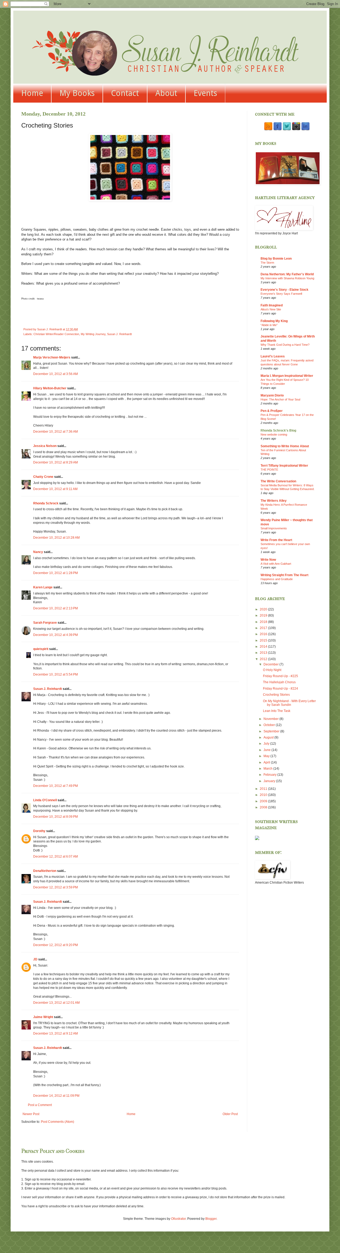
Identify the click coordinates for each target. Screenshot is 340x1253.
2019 (264, 615)
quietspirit (40, 649)
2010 (264, 795)
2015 (264, 640)
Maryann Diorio (272, 395)
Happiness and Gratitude (277, 579)
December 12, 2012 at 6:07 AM (55, 856)
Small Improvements (274, 528)
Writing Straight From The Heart (284, 575)
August (269, 737)
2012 (264, 659)
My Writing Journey (93, 334)
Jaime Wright (43, 1017)
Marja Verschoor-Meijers (51, 357)
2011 (264, 789)
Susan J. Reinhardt (119, 334)
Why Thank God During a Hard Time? (285, 344)
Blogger (210, 1219)
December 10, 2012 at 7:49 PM (55, 786)
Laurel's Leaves (273, 356)
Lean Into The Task (276, 711)
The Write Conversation (278, 481)
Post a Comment (40, 1105)
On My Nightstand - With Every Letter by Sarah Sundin (289, 703)
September (272, 731)
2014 (264, 646)
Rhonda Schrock (45, 503)
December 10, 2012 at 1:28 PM (55, 573)
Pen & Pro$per (272, 411)
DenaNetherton (44, 871)
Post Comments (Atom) (57, 1122)
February (270, 775)
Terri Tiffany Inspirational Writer (284, 465)
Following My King (274, 321)
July (267, 743)
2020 (264, 609)
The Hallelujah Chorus (279, 682)
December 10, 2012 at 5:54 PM (55, 674)
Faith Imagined (272, 305)
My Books (77, 93)
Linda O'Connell (45, 800)
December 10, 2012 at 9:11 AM (55, 489)
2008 (264, 807)
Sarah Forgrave (45, 623)
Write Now (268, 560)
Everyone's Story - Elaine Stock (284, 290)
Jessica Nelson (45, 446)
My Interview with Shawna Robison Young (287, 278)
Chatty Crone (43, 477)
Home (32, 93)
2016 (264, 634)
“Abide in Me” (269, 325)
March (268, 768)
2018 (264, 622)
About (166, 93)
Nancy (38, 552)
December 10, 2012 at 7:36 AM (55, 431)
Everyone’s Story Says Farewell (281, 293)
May (267, 756)
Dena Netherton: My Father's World (287, 274)
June (267, 750)
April (267, 762)
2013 (264, 653)
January (270, 781)
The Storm (267, 262)
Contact (125, 93)
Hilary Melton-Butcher (49, 388)
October (270, 725)
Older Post (230, 1114)
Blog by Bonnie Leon (276, 258)
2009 (264, 801)
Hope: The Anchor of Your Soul (280, 399)
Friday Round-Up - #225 (280, 676)
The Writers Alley (274, 501)
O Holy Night (272, 670)
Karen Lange (43, 587)
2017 (264, 628)
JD (35, 959)
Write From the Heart (276, 540)
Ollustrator (178, 1219)
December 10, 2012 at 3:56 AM (55, 374)
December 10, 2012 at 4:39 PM (55, 635)
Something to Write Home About (285, 446)
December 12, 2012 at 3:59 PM (55, 887)
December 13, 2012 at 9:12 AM (55, 1033)
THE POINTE (269, 469)
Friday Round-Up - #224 (280, 688)
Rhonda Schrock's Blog (278, 430)
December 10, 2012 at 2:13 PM (55, 608)
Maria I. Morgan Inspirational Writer (287, 376)
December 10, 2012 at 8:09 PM (55, 817)
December (271, 664)
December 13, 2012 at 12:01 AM (56, 1003)
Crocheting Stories (276, 695)
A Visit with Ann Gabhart (276, 563)
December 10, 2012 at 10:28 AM (56, 537)
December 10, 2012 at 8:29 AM (55, 462)
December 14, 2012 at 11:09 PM (56, 1096)
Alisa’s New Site (271, 309)
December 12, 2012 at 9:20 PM (55, 945)
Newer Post (31, 1114)
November (271, 719)
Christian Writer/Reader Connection (56, 334)
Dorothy (39, 831)
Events (205, 93)
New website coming (274, 434)
